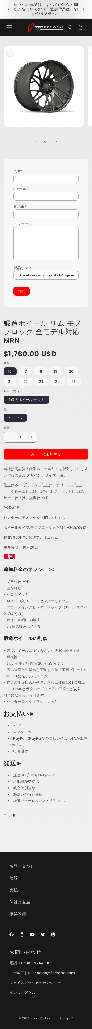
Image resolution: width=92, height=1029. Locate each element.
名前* (18, 171)
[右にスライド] (56, 142)
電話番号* (21, 206)
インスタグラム (22, 992)
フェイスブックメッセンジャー (35, 982)
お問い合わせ (21, 866)
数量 (7, 428)
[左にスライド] (35, 142)
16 (10, 371)
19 (56, 371)
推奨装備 (17, 914)
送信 (21, 291)
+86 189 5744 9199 (36, 962)
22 (25, 381)
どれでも (15, 417)
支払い (15, 890)
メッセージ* (23, 223)
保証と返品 (19, 902)
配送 (13, 878)
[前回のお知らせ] (9, 9)
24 (57, 381)
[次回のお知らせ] (83, 9)
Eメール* (20, 188)
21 (10, 381)
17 (25, 371)
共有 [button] (12, 814)
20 (71, 371)
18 (40, 371)
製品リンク (22, 267)
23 (41, 381)
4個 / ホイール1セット (26, 399)
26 (73, 381)
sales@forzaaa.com (56, 972)
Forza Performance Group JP (52, 1018)
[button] (9, 27)
